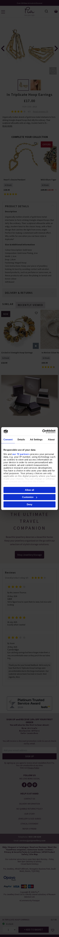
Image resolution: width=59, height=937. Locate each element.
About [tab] (51, 439)
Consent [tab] (8, 439)
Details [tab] (21, 439)
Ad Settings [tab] (36, 439)
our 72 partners (21, 454)
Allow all (29, 489)
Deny (29, 504)
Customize (27, 497)
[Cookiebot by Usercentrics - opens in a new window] (42, 431)
